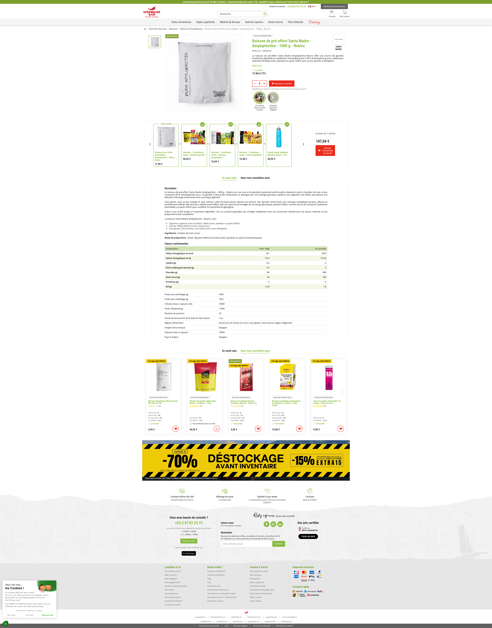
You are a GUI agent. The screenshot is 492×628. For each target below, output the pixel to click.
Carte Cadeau (256, 601)
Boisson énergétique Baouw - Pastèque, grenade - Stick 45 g (244, 402)
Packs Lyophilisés (257, 582)
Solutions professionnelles (176, 586)
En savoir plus (229, 177)
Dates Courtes (256, 597)
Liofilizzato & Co (253, 617)
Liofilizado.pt (286, 621)
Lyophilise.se (253, 621)
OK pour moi (47, 615)
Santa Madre (338, 47)
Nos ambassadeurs (173, 597)
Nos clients (169, 590)
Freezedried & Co (218, 617)
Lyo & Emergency (289, 617)
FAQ (209, 582)
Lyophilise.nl (206, 621)
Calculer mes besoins (216, 571)
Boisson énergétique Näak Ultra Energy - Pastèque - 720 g (202, 402)
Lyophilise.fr (200, 617)
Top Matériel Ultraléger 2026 (262, 590)
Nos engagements (172, 582)
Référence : (257, 51)
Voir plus (257, 65)
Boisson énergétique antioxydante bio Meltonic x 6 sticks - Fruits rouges (286, 403)
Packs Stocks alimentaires (261, 593)
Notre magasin (171, 578)
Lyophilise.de (271, 617)
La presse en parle (173, 604)
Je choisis (29, 615)
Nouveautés (255, 578)
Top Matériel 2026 (257, 586)
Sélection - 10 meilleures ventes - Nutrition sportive (194, 153)
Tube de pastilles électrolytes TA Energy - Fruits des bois (327, 402)
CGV (226, 626)
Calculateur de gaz (215, 601)
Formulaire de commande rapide (221, 593)
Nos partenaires (171, 593)
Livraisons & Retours (216, 575)
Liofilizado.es (236, 617)
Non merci (11, 615)
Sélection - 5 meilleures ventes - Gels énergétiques (250, 153)
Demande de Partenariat (217, 590)
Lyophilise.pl (222, 621)
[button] (5, 624)
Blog (209, 578)
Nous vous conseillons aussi (255, 177)
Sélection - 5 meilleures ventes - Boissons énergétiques (221, 155)
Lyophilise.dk (269, 621)
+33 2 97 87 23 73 (189, 523)
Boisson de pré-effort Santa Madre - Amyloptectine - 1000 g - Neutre (165, 156)
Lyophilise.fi (238, 621)
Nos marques (255, 575)
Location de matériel (173, 601)
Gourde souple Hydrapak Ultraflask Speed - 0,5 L (278, 153)
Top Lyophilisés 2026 (259, 571)
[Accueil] (145, 29)
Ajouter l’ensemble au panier (327, 151)
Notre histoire (171, 575)
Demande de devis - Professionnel (222, 597)
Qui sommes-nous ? (173, 571)
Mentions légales (240, 626)
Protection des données (209, 626)
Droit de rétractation (262, 626)
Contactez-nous (214, 586)
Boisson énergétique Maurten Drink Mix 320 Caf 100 (163, 402)
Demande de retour (284, 626)
